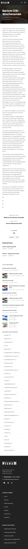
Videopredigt (7, 443)
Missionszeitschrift (8, 412)
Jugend (12, 237)
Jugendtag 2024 (13, 323)
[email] (4, 483)
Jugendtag (6, 391)
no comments (7, 19)
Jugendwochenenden (9, 394)
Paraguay (6, 419)
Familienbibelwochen (9, 359)
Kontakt (6, 507)
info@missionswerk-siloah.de (11, 479)
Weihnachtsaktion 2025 (15, 273)
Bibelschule (7, 349)
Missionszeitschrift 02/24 (9, 310)
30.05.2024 (13, 317)
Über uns (6, 500)
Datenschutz (7, 514)
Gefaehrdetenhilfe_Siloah (10, 370)
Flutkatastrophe (8, 363)
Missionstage (7, 408)
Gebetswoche (7, 366)
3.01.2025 (6, 282)
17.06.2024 (6, 312)
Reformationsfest (8, 422)
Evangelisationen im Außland (11, 352)
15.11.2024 (13, 289)
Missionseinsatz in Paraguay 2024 (12, 539)
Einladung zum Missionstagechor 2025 (13, 305)
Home (5, 496)
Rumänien (6, 426)
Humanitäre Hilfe (8, 377)
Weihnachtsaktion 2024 (15, 298)
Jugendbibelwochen (9, 384)
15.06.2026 (6, 270)
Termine (6, 433)
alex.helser (16, 17)
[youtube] (8, 483)
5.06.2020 (4, 248)
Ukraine (6, 439)
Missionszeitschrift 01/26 (9, 268)
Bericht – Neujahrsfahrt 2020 (10, 253)
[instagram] (11, 483)
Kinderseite (7, 398)
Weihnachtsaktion (8, 450)
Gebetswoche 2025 (7, 280)
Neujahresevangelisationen (10, 415)
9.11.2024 (6, 307)
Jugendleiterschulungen (10, 387)
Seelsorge (6, 429)
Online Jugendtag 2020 (9, 246)
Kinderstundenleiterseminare (11, 401)
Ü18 (17, 237)
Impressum (7, 517)
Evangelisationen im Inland (10, 356)
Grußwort (6, 373)
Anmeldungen (7, 342)
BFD (5, 345)
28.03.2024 (13, 325)
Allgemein (6, 338)
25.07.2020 (6, 17)
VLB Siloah (6, 446)
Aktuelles (6, 335)
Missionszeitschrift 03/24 (9, 293)
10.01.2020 (4, 255)
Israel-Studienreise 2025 (16, 316)
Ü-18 (5, 436)
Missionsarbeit (7, 405)
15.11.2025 (13, 275)
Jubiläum (6, 380)
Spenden (6, 510)
